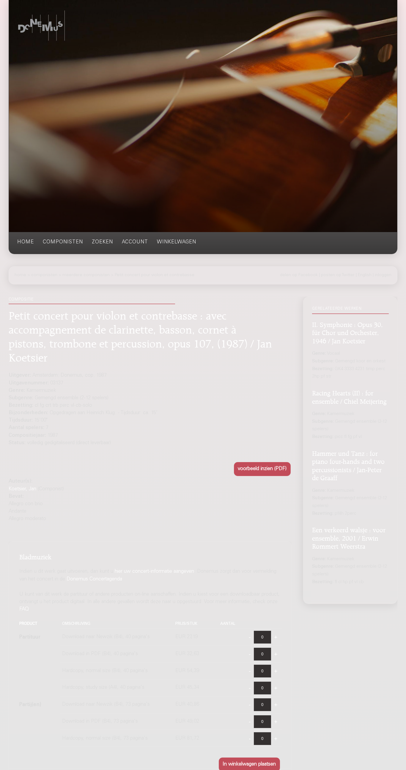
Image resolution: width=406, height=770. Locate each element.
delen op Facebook (299, 275)
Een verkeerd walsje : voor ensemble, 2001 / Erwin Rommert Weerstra (348, 537)
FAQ (24, 609)
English (365, 275)
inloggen (383, 275)
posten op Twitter (338, 275)
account (135, 242)
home (25, 242)
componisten (63, 242)
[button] (262, 469)
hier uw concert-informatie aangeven (154, 572)
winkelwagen (176, 242)
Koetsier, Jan (22, 489)
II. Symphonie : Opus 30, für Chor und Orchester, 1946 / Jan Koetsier (347, 332)
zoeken (102, 242)
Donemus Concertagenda (94, 579)
